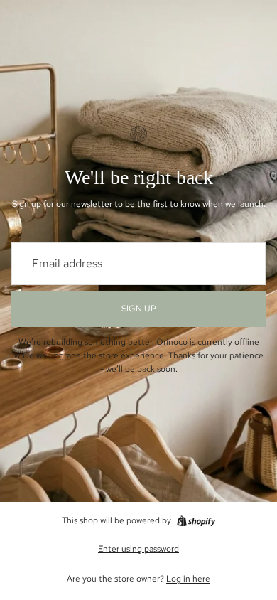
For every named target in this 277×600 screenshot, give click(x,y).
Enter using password (138, 549)
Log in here (188, 578)
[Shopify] (196, 521)
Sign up (138, 308)
